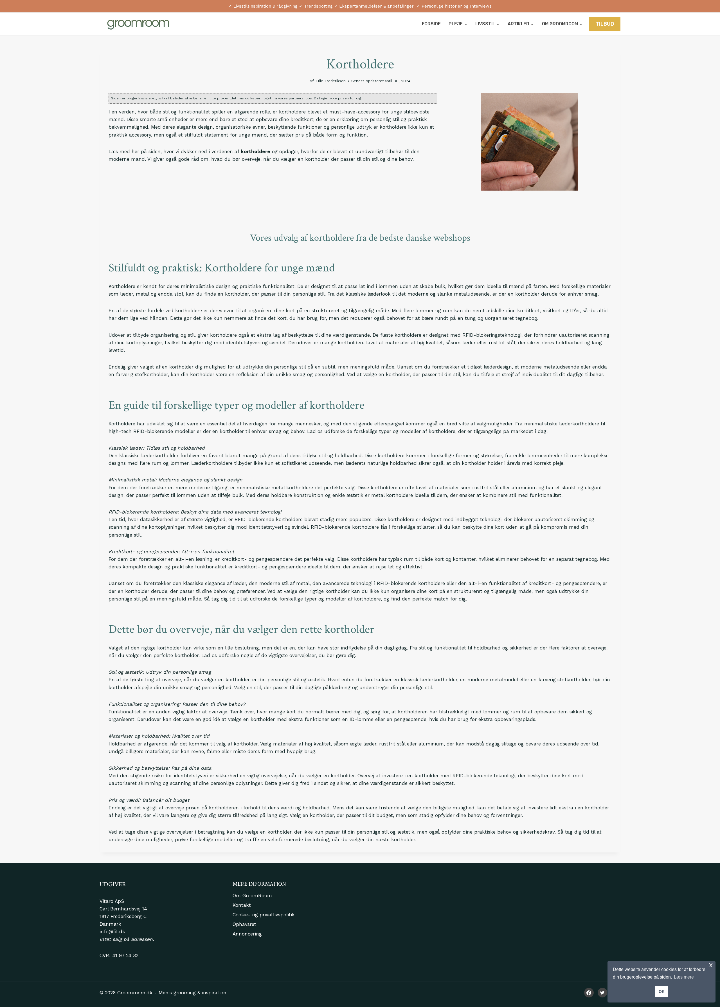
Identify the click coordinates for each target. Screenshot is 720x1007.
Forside (431, 23)
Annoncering (247, 934)
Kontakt (242, 905)
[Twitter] (602, 992)
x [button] (711, 965)
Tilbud (605, 24)
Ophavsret (244, 924)
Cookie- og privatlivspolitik (264, 914)
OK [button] (662, 991)
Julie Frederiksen (330, 81)
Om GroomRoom (252, 895)
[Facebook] (589, 992)
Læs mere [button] (684, 977)
